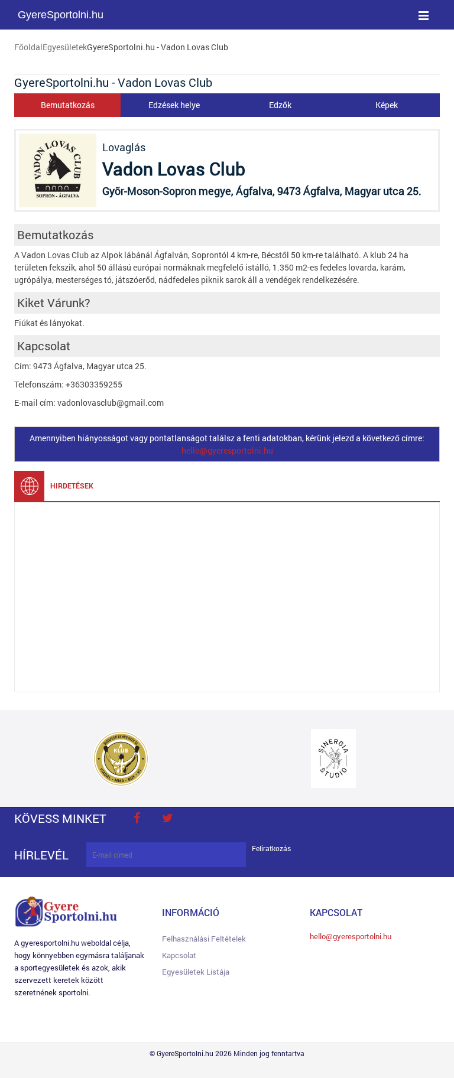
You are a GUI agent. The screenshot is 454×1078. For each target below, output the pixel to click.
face (136, 818)
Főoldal (28, 47)
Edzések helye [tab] (174, 104)
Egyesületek (65, 47)
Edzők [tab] (280, 104)
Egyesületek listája (195, 971)
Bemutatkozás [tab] (68, 104)
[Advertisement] (227, 597)
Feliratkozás (271, 848)
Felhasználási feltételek (204, 938)
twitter (167, 818)
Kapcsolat (179, 955)
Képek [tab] (386, 104)
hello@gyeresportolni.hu (227, 450)
